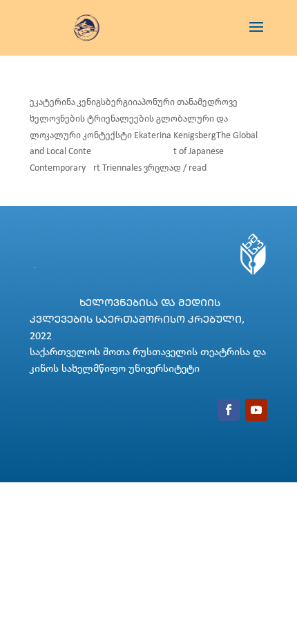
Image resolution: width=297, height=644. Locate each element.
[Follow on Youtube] (256, 410)
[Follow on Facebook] (229, 410)
